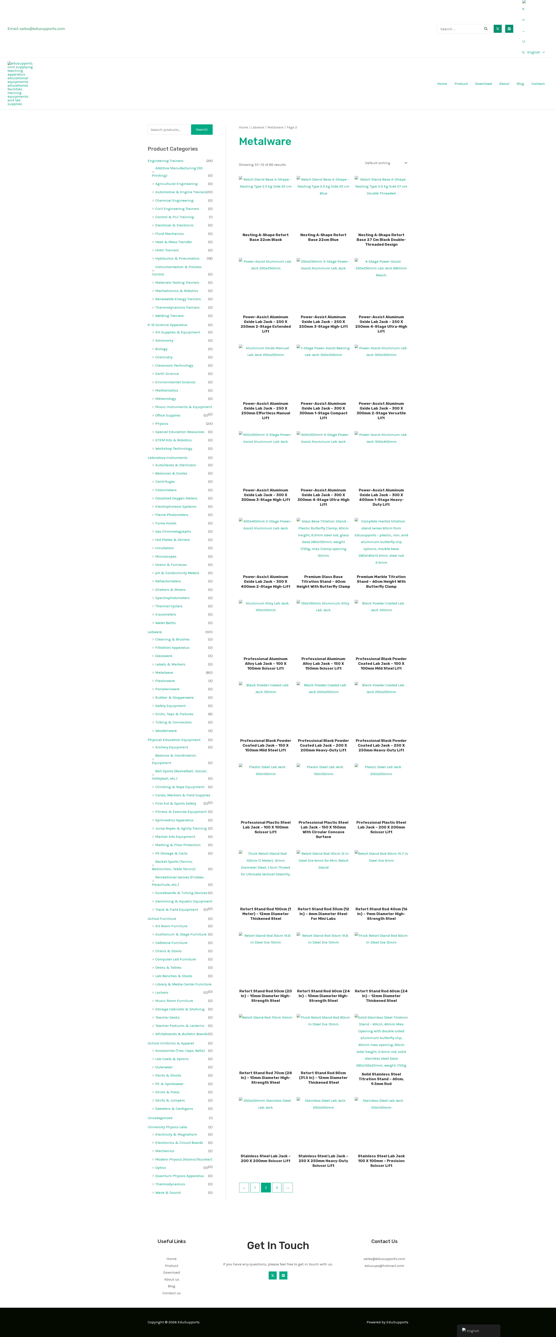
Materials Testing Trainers (177, 282)
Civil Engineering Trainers (177, 208)
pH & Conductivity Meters (177, 573)
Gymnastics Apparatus (174, 820)
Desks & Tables (168, 967)
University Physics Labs (167, 1127)
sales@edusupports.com (42, 28)
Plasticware (165, 680)
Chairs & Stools (168, 951)
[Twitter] (498, 29)
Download (483, 83)
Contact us (171, 1293)
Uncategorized (160, 1118)
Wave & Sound (168, 1192)
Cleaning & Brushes (172, 639)
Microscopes (165, 556)
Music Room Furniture (174, 1000)
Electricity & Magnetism (176, 1134)
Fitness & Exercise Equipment (181, 811)
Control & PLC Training (174, 217)
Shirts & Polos (167, 1092)
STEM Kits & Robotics (173, 440)
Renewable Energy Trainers (178, 299)
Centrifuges (165, 481)
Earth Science (167, 373)
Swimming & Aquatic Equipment (183, 901)
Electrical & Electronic (174, 225)
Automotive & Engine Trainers (181, 192)
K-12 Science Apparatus (167, 325)
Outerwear (164, 1067)
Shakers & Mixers (170, 589)
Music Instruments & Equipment (183, 407)
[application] (542, 52)
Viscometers (165, 614)
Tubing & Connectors (173, 722)
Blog (520, 83)
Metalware (164, 672)
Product (461, 83)
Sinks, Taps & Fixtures (174, 714)
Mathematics (166, 390)
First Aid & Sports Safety (175, 803)
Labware (155, 632)
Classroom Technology (174, 365)
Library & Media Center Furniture (183, 984)
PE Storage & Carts (171, 853)
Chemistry (163, 357)
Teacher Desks (167, 1017)
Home (442, 83)
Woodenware (166, 730)
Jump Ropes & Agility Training (181, 828)
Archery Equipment (171, 747)
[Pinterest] (509, 29)
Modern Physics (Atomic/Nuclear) (183, 1159)
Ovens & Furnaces (171, 564)
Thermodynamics (170, 1184)
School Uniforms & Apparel (171, 1043)
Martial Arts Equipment (175, 836)
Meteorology (165, 398)
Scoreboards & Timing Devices (181, 893)
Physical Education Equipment (174, 740)
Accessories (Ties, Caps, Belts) (180, 1050)
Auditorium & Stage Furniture (181, 934)
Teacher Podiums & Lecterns (179, 1025)
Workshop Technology (173, 448)
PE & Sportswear (169, 1084)
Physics (161, 423)
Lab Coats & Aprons (172, 1059)
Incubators (164, 548)
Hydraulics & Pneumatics (177, 258)
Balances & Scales (171, 473)
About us (171, 1279)
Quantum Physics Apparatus (179, 1176)
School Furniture (162, 918)
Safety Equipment (170, 705)
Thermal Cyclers (168, 606)
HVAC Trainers (167, 250)
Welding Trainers (169, 315)
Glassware (163, 656)
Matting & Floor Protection (178, 845)
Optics (160, 1167)
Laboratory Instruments (167, 457)
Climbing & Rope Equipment (179, 787)
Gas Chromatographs (173, 531)
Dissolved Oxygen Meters (176, 498)
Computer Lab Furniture (175, 959)
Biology (161, 349)
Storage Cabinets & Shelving (180, 1009)
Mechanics (164, 1151)
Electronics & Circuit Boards (179, 1142)
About (504, 83)
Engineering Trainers (165, 160)
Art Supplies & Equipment (177, 332)
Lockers (161, 992)
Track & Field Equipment (176, 909)
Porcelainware (167, 689)
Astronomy (164, 340)
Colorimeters (166, 490)
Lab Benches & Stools (173, 976)
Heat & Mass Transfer (173, 242)
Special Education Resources (179, 432)
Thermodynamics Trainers (177, 307)
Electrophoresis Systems (175, 506)
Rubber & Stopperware (174, 697)
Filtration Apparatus (172, 647)
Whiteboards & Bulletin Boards (181, 1034)
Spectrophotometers (172, 598)
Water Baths (165, 623)
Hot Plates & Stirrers (172, 539)
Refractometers (168, 581)
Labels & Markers (170, 664)
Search (202, 129)
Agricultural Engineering (176, 183)
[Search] (486, 28)
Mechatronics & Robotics (176, 290)
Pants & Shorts (168, 1075)
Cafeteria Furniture (171, 942)
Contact (538, 83)
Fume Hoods (165, 523)
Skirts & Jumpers (170, 1100)
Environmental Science (175, 382)
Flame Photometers (171, 514)
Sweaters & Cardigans (174, 1108)
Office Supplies (167, 415)
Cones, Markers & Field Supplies (182, 795)
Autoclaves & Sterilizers (175, 465)
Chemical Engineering (174, 200)
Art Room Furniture (171, 926)
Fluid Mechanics (169, 233)
